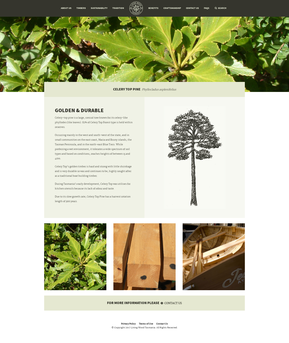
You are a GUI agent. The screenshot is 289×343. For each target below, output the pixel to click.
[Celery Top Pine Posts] (144, 256)
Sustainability (99, 8)
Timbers (81, 8)
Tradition (118, 8)
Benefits (153, 8)
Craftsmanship (172, 8)
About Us (66, 8)
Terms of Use (146, 324)
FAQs (206, 8)
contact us (173, 303)
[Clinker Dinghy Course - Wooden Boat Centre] (214, 256)
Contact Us (192, 8)
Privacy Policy (128, 324)
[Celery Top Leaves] (75, 256)
